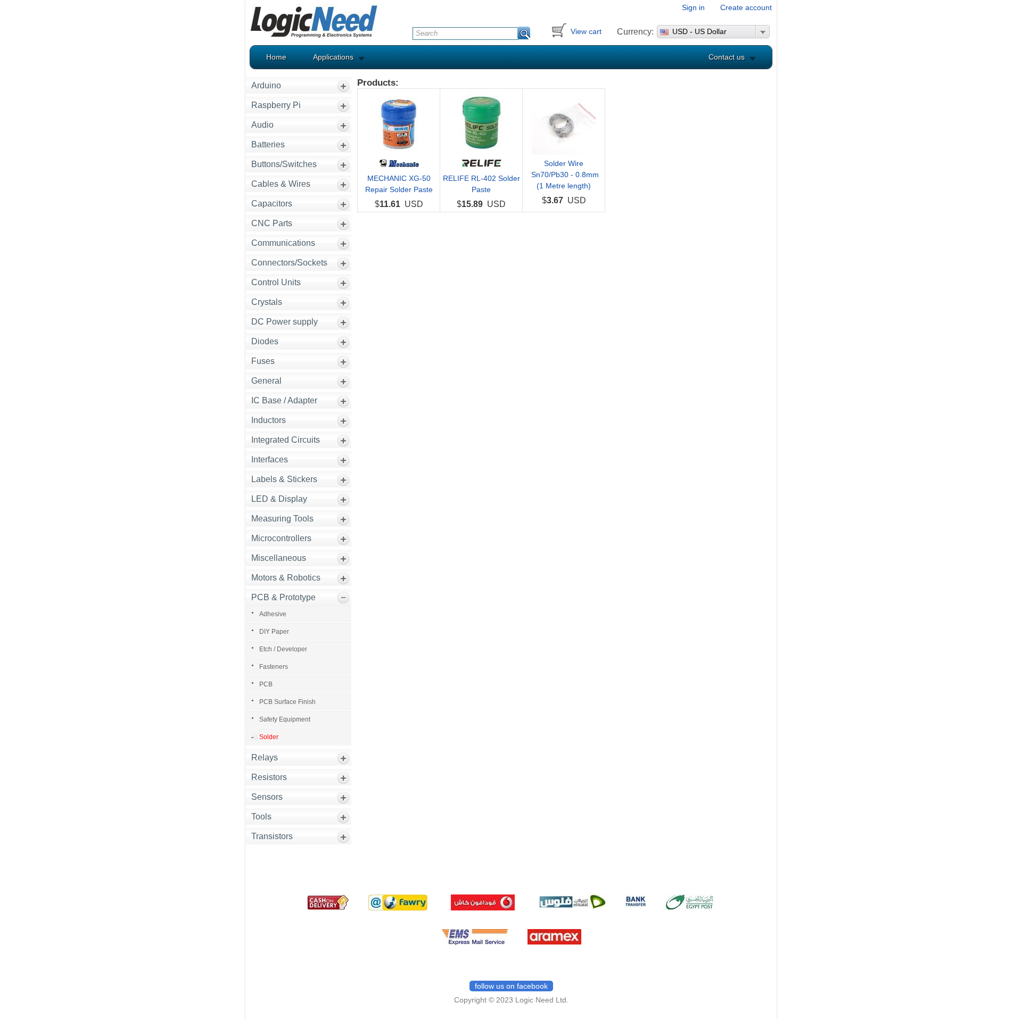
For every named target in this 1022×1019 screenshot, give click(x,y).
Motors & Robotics (285, 577)
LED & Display (279, 498)
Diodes (264, 341)
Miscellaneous (278, 557)
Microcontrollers (281, 538)
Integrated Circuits (285, 439)
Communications (283, 242)
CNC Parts (271, 223)
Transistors (272, 836)
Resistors (269, 777)
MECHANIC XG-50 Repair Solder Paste (399, 184)
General (266, 380)
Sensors (267, 796)
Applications (333, 57)
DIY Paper (274, 631)
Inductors (268, 420)
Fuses (263, 361)
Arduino (266, 85)
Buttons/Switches (284, 164)
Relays (264, 757)
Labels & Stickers (284, 479)
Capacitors (271, 203)
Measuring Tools (282, 518)
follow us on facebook (511, 986)
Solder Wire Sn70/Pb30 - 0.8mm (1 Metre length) (564, 174)
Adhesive (272, 614)
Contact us (726, 57)
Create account (746, 7)
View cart (586, 31)
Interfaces (269, 459)
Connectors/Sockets (289, 262)
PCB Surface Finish (287, 702)
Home (276, 57)
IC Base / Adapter (284, 400)
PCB (266, 684)
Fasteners (273, 666)
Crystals (266, 301)
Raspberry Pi (276, 105)
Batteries (268, 144)
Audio (262, 124)
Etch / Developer (283, 649)
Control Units (276, 282)
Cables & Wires (280, 183)
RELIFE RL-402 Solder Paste (481, 184)
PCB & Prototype (283, 597)
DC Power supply (284, 321)
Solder (268, 737)
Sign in (693, 7)
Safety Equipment (284, 719)
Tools (261, 816)
